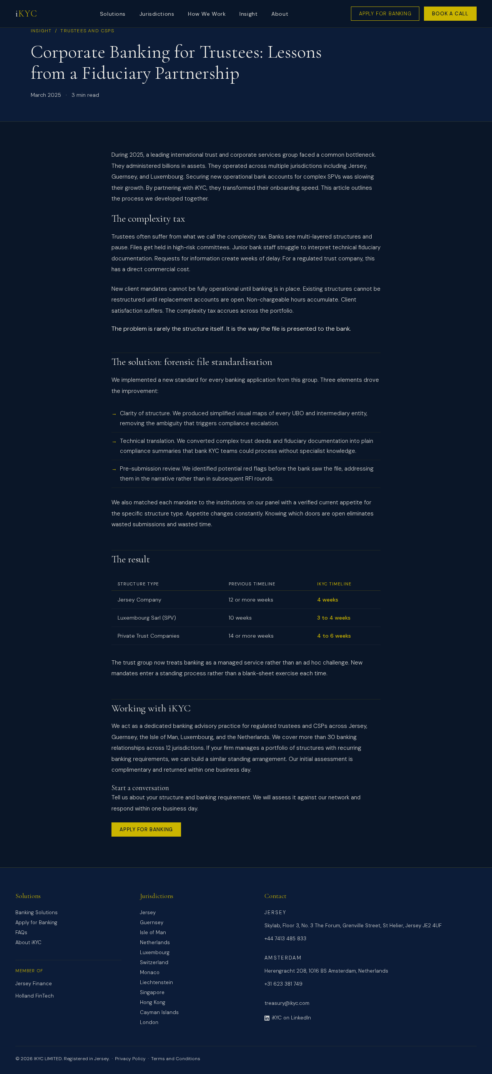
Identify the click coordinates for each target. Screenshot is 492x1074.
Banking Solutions (36, 912)
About (279, 13)
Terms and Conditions (175, 1059)
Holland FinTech (34, 996)
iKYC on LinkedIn (291, 1017)
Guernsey (151, 922)
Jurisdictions (157, 13)
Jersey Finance (33, 983)
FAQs (21, 932)
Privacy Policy (130, 1059)
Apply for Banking (385, 13)
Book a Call (450, 13)
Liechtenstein (156, 982)
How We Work (207, 13)
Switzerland (154, 962)
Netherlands (155, 942)
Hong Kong (152, 1002)
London (149, 1022)
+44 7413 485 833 (285, 938)
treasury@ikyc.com (286, 1003)
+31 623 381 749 (283, 984)
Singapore (152, 992)
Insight (248, 13)
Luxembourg (155, 952)
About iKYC (28, 942)
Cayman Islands (159, 1012)
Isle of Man (153, 932)
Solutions (113, 13)
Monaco (150, 972)
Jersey (148, 912)
